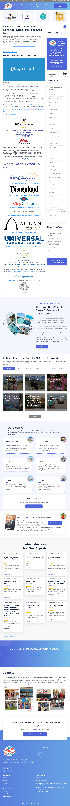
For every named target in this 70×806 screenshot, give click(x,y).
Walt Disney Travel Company (57, 211)
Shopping (51, 192)
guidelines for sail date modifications (20, 109)
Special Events (53, 196)
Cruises (61, 368)
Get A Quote (46, 1)
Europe (53, 368)
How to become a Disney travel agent (57, 62)
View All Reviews (8, 636)
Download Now (54, 523)
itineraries (13, 114)
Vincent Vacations (30, 293)
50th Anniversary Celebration (53, 93)
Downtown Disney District (56, 136)
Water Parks (52, 215)
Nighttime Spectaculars (54, 238)
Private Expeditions (53, 244)
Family (37, 368)
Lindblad (6, 794)
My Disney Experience (55, 173)
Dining (51, 106)
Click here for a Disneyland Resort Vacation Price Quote (24, 195)
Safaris (6, 791)
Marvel (56, 247)
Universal (6, 786)
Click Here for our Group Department (24, 160)
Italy (5, 780)
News (32, 5)
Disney (45, 368)
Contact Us (48, 5)
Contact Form (42, 780)
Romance (19, 368)
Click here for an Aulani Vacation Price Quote (24, 232)
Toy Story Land (53, 203)
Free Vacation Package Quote (35, 734)
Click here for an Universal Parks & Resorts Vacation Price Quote (24, 246)
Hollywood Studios (54, 162)
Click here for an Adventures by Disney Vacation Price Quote (24, 215)
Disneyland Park (53, 132)
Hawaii (6, 783)
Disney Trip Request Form (56, 261)
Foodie (50, 241)
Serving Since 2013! (13, 1)
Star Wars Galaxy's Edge (55, 200)
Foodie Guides (53, 147)
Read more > (7, 574)
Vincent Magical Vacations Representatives (21, 271)
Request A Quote (60, 5)
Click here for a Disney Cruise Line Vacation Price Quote (24, 207)
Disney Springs (53, 121)
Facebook (54, 648)
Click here (11, 280)
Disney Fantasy (53, 113)
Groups (28, 368)
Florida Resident (53, 143)
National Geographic (54, 177)
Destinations (24, 5)
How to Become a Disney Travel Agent (24, 46)
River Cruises (58, 241)
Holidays (51, 158)
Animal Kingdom (53, 98)
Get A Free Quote (34, 506)
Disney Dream (53, 109)
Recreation (52, 185)
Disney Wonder (53, 128)
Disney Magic (52, 117)
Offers (50, 181)
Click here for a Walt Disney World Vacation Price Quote (24, 183)
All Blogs (35, 416)
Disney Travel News (10, 52)
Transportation (53, 207)
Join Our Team (36, 1)
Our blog (39, 757)
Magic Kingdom (53, 170)
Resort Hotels (52, 188)
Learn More (41, 346)
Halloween (52, 155)
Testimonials (40, 755)
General (51, 151)
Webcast (51, 219)
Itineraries (51, 166)
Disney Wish (52, 124)
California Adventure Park (56, 102)
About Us (16, 5)
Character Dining (52, 251)
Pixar (49, 247)
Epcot (50, 139)
